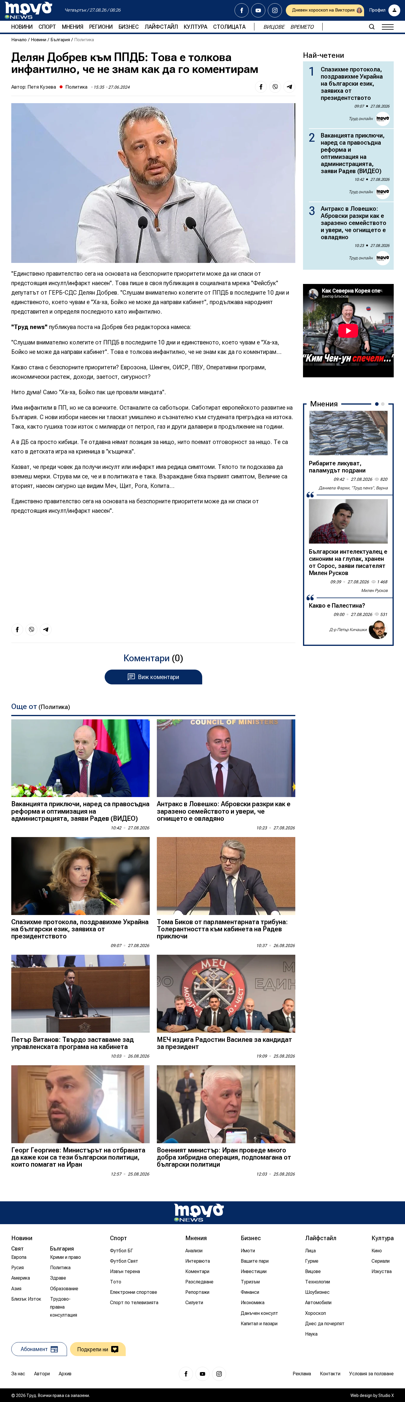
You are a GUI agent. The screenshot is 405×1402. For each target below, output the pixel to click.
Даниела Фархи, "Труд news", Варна (353, 488)
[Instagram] (275, 10)
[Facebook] (242, 10)
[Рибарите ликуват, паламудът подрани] (348, 433)
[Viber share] (275, 87)
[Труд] (199, 1213)
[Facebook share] (261, 87)
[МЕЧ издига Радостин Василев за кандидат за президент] (226, 994)
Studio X (386, 1395)
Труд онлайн (361, 118)
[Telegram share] (289, 87)
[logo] (28, 10)
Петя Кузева (42, 87)
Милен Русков (374, 590)
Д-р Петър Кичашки (348, 629)
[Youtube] (258, 10)
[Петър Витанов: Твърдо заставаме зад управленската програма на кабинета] (80, 994)
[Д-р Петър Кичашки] (378, 629)
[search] (372, 27)
